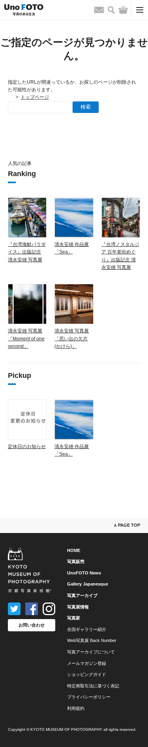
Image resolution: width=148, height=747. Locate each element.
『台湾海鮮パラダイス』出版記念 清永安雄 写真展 (27, 252)
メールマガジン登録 (86, 663)
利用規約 (75, 708)
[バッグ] (123, 10)
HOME (73, 550)
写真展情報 (78, 606)
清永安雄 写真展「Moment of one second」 (26, 338)
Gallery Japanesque (87, 584)
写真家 (73, 618)
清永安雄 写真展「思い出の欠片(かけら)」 (71, 338)
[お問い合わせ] (99, 10)
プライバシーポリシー (89, 696)
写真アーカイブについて (91, 651)
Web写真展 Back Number (91, 640)
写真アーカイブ (82, 595)
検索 (86, 107)
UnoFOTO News (84, 573)
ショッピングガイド (86, 674)
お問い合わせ (32, 625)
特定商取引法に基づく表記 (93, 685)
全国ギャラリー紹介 (86, 629)
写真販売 (75, 561)
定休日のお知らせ (27, 446)
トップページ (35, 97)
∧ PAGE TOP (127, 525)
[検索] (111, 10)
